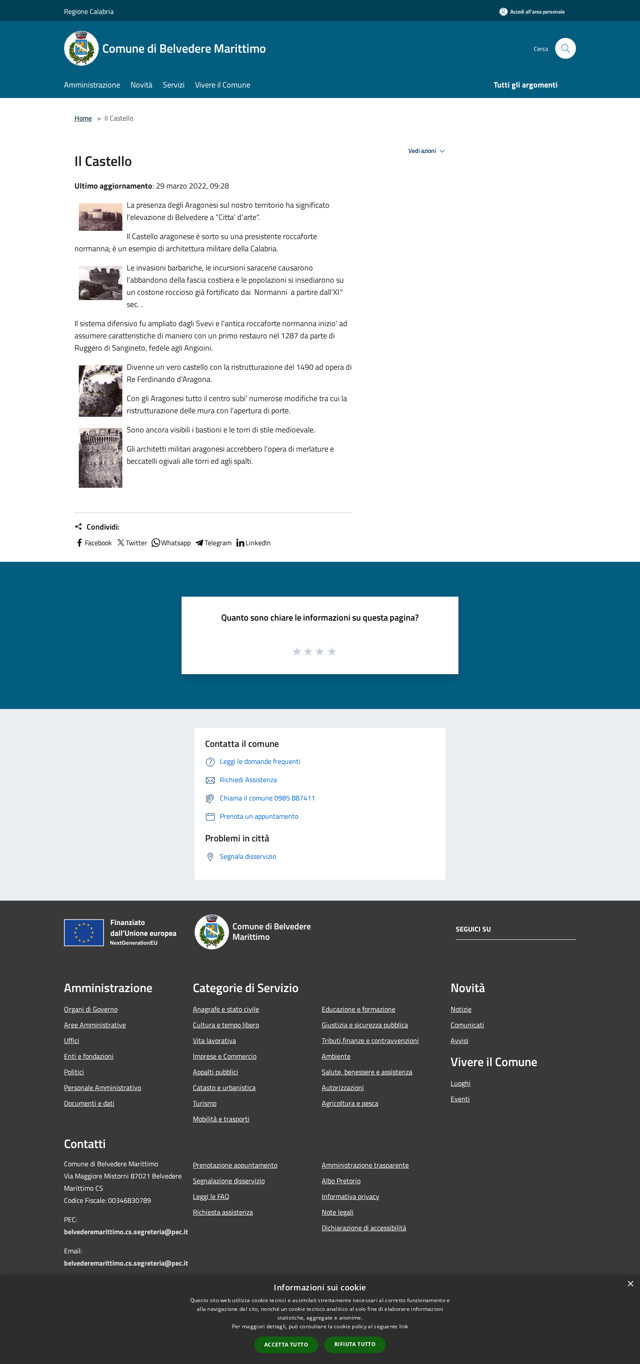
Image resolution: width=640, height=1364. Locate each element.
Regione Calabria (89, 11)
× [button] (630, 1284)
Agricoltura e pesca (350, 1103)
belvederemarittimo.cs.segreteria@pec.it (126, 1231)
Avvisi (459, 1040)
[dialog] (320, 1319)
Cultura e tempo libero (226, 1025)
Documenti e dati (89, 1103)
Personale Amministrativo (102, 1087)
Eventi (460, 1099)
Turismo (204, 1103)
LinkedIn (258, 542)
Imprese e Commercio (224, 1056)
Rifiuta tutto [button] (355, 1344)
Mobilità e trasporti (221, 1119)
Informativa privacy (350, 1196)
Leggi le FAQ (211, 1196)
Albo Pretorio (341, 1180)
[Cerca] (565, 48)
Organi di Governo (91, 1009)
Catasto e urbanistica (224, 1087)
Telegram (218, 542)
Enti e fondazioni (89, 1056)
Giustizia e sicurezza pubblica (365, 1025)
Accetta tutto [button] (286, 1344)
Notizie (461, 1009)
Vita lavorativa (214, 1040)
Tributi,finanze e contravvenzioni (370, 1040)
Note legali (338, 1212)
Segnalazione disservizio (229, 1180)
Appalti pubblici (215, 1072)
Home (83, 118)
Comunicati (467, 1025)
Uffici (71, 1040)
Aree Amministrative (95, 1025)
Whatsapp (176, 542)
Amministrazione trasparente (365, 1165)
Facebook (98, 542)
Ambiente (336, 1056)
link (403, 1326)
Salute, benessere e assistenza (367, 1072)
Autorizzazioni (343, 1087)
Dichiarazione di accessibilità (364, 1227)
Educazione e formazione (358, 1009)
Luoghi (461, 1083)
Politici (74, 1072)
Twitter (136, 542)
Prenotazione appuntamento (235, 1165)
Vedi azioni (422, 150)
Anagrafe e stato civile (226, 1009)
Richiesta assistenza (223, 1212)
